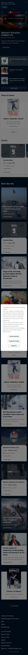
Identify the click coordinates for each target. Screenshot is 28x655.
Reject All (14, 345)
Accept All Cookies (14, 341)
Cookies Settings (14, 336)
